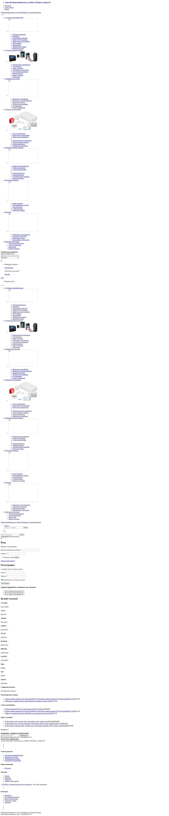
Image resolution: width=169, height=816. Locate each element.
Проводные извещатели (20, 137)
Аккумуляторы (17, 207)
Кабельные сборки (19, 238)
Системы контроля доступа (14, 50)
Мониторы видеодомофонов (22, 101)
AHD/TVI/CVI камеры (20, 40)
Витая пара (12, 247)
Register (7, 274)
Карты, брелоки (18, 75)
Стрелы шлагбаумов (19, 169)
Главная (3, 536)
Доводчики (16, 77)
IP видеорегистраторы (20, 38)
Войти (7, 9)
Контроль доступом (11, 757)
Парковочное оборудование (14, 147)
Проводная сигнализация (21, 135)
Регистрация (5, 583)
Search (7, 525)
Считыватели (17, 66)
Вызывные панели (19, 102)
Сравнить (8, 779)
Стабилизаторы (18, 208)
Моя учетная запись (11, 799)
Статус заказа (9, 7)
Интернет (8, 212)
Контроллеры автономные (21, 65)
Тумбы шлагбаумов (19, 168)
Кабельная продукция (12, 241)
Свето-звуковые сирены (20, 142)
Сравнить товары (10, 800)
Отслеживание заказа (12, 797)
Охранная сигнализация (13, 109)
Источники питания (11, 180)
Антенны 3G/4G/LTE (20, 236)
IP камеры (16, 36)
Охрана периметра (19, 144)
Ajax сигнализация (19, 133)
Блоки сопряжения (19, 108)
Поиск (25, 527)
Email (3, 572)
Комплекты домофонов (20, 99)
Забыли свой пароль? (8, 561)
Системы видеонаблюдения (14, 17)
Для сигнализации (15, 245)
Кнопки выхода (18, 73)
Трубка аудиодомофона (20, 104)
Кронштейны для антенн (21, 240)
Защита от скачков (19, 210)
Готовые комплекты (19, 34)
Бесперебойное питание (21, 205)
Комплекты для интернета (21, 234)
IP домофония (17, 106)
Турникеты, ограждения (21, 70)
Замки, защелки (18, 68)
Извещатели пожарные (20, 146)
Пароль (4, 553)
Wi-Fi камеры (17, 43)
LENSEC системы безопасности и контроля (17, 784)
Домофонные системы (12, 79)
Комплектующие (18, 48)
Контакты (8, 6)
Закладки (8, 768)
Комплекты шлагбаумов (21, 166)
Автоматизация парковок (21, 176)
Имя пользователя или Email (11, 550)
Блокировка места (19, 173)
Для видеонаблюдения (16, 243)
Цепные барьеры (18, 175)
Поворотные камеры (19, 47)
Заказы (7, 776)
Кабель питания (14, 248)
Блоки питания (18, 203)
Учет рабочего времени (20, 72)
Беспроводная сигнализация (22, 140)
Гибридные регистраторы (21, 41)
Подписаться (9, 268)
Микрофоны (17, 45)
